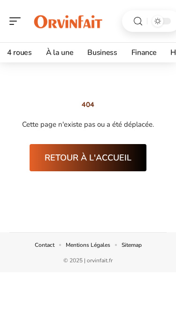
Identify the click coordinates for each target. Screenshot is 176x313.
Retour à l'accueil (88, 157)
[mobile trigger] (17, 21)
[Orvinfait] (67, 21)
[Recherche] (138, 21)
